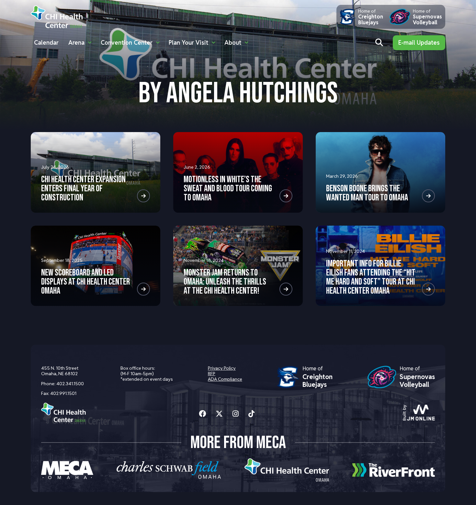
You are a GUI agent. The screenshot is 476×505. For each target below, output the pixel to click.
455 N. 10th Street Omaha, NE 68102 (59, 370)
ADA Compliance (225, 379)
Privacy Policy (222, 368)
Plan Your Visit (188, 42)
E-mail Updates (419, 42)
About (232, 42)
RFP (211, 373)
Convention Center (127, 42)
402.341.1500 (70, 384)
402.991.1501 (63, 393)
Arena (76, 42)
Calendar (46, 42)
